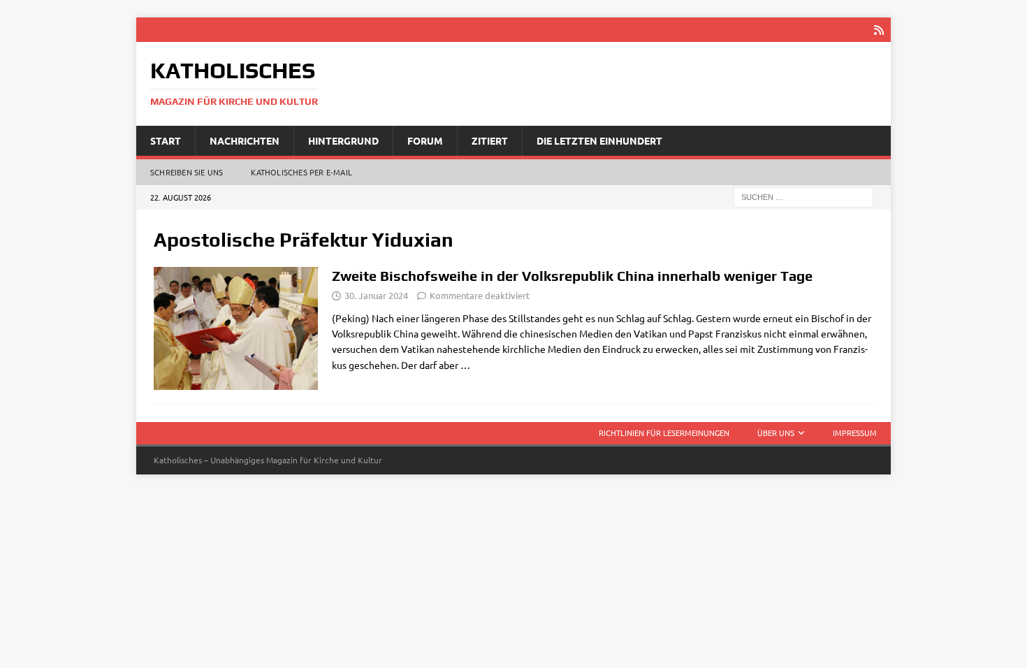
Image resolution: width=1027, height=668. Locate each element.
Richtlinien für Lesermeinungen (664, 432)
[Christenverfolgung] (236, 329)
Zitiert (490, 140)
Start (165, 140)
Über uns (775, 432)
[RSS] (878, 29)
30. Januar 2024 (376, 295)
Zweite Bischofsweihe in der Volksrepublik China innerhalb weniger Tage (572, 276)
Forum (425, 140)
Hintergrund (343, 140)
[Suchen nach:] (803, 196)
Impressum (855, 432)
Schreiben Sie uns (186, 171)
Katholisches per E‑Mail (301, 171)
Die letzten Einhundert (599, 140)
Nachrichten (244, 140)
